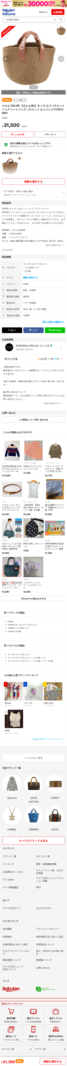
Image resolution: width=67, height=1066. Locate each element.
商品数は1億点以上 (11, 1020)
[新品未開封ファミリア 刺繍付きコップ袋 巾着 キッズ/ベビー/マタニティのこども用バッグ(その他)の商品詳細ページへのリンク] (55, 489)
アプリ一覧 (40, 1049)
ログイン (43, 12)
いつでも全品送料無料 (33, 1020)
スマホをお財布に (33, 1038)
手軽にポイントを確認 (56, 1038)
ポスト (13, 330)
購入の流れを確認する (53, 321)
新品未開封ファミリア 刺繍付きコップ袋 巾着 (54, 507)
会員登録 (57, 12)
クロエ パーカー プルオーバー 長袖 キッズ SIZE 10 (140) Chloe (54, 470)
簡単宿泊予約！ (55, 1020)
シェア (34, 330)
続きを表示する (53, 245)
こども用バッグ (31, 267)
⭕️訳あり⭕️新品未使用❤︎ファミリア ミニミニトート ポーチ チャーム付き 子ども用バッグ (12, 587)
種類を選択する (33, 181)
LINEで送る (56, 330)
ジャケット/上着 (29, 463)
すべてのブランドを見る (33, 840)
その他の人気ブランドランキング (46, 738)
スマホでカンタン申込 (11, 1038)
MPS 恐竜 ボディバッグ (33, 545)
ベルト (4, 502)
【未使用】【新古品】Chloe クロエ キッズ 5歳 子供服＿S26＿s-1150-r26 (33, 508)
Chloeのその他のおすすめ (33, 598)
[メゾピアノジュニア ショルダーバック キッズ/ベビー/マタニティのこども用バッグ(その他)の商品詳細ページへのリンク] (33, 567)
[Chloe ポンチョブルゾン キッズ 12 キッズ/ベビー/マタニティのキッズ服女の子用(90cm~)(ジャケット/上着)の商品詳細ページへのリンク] (33, 451)
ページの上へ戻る (33, 757)
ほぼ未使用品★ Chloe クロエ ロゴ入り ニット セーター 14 (12, 469)
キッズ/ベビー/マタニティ (35, 263)
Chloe (4, 117)
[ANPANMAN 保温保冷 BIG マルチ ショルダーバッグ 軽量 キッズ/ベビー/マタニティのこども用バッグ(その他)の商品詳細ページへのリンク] (55, 528)
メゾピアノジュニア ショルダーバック (32, 585)
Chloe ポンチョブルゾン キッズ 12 (32, 467)
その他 (27, 270)
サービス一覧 (8, 1049)
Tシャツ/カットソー (52, 463)
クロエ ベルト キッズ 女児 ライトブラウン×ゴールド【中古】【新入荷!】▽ (11, 508)
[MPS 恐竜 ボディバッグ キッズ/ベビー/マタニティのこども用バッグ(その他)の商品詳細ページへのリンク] (33, 528)
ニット (4, 463)
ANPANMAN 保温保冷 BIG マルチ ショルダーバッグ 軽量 (54, 546)
